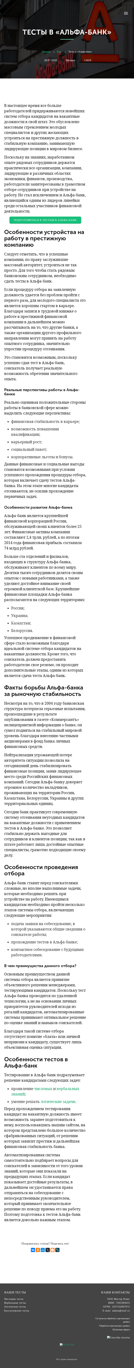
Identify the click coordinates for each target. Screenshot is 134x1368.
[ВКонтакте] (33, 1250)
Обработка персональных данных (114, 1326)
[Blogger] (52, 1250)
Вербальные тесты (15, 1303)
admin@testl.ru (121, 1310)
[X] (48, 1250)
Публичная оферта (121, 1329)
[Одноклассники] (38, 1250)
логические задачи (58, 1101)
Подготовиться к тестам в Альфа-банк (45, 220)
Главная (46, 51)
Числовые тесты (13, 1299)
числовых (43, 1088)
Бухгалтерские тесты (16, 1310)
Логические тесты (15, 1306)
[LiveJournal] (57, 1250)
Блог (59, 51)
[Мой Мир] (43, 1250)
